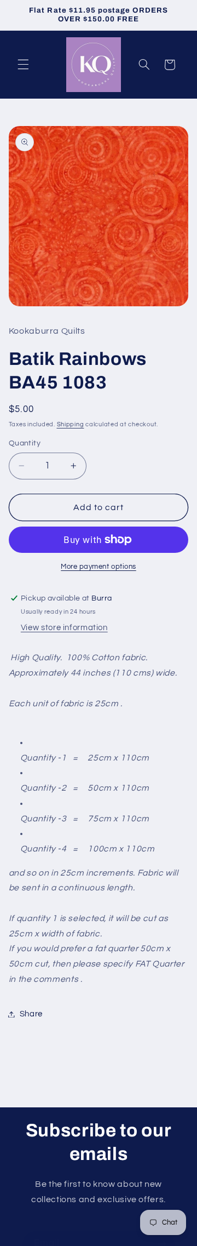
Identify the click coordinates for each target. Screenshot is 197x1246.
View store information (64, 628)
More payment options (98, 566)
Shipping (70, 424)
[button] (23, 64)
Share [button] (31, 1014)
